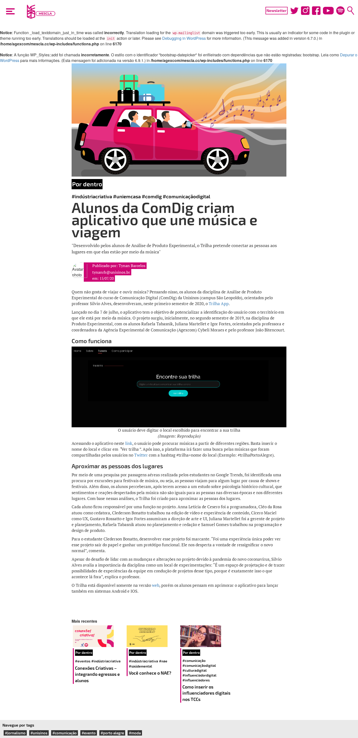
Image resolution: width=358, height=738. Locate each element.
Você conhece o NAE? (150, 673)
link (128, 443)
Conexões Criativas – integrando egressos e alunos (97, 674)
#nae (163, 661)
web (155, 585)
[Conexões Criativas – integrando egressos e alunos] (98, 636)
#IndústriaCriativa (92, 196)
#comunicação (194, 660)
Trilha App (219, 303)
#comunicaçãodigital (186, 196)
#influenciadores (196, 680)
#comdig (152, 196)
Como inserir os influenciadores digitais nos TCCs (206, 693)
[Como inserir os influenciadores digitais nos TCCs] (206, 636)
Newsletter (276, 10)
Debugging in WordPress (184, 38)
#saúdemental (140, 666)
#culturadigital (194, 670)
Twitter (141, 455)
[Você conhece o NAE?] (152, 636)
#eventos (82, 661)
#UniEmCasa (127, 196)
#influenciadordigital (199, 675)
